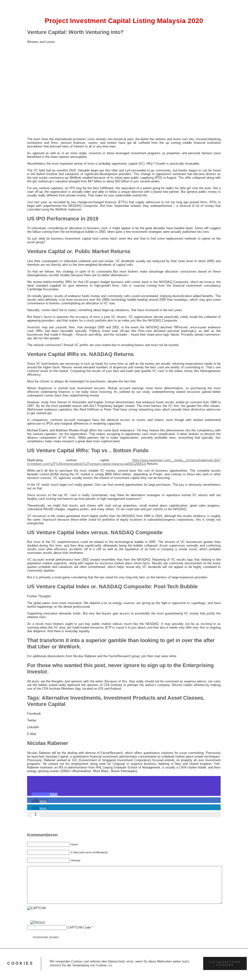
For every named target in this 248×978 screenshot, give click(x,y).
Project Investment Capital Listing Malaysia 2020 (124, 20)
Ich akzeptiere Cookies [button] (225, 963)
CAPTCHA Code (79, 927)
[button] (45, 794)
